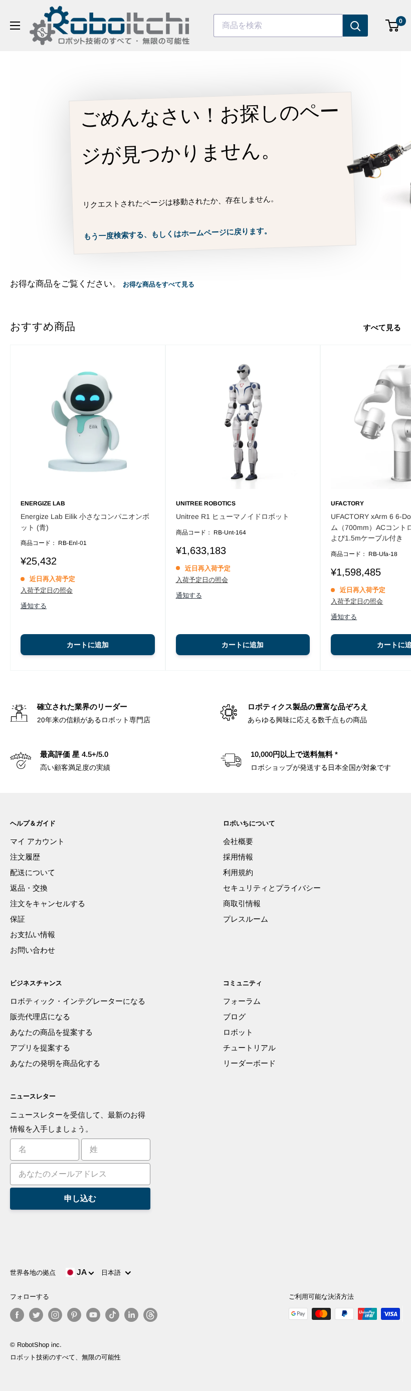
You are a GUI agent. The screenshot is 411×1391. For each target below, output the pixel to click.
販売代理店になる (40, 1016)
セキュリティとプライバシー (272, 888)
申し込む (80, 1198)
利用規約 (238, 872)
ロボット (238, 1032)
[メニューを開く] (15, 26)
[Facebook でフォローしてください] (17, 1315)
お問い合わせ (32, 950)
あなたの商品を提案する (51, 1032)
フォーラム (242, 1001)
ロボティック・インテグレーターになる (77, 1001)
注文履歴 (25, 857)
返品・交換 (29, 888)
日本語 (113, 1272)
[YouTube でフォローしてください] (93, 1315)
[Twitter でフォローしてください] (36, 1315)
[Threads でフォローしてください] (150, 1315)
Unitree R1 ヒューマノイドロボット (232, 516)
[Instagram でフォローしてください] (55, 1315)
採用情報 (238, 857)
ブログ (234, 1016)
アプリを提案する (40, 1047)
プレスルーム (245, 919)
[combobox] (278, 25)
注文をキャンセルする (47, 903)
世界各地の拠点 (33, 1272)
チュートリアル (249, 1047)
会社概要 (238, 841)
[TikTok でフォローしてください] (112, 1315)
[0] (392, 26)
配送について (32, 872)
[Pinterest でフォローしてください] (74, 1315)
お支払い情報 (32, 934)
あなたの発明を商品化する (55, 1063)
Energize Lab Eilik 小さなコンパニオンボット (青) (85, 521)
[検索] (355, 26)
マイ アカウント (37, 841)
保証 (17, 919)
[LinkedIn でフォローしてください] (131, 1315)
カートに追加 (88, 645)
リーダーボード (249, 1063)
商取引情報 (242, 903)
